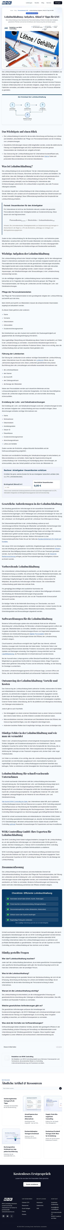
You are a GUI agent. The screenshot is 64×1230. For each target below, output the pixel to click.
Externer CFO (25, 1202)
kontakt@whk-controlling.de (55, 1208)
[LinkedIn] (3, 1216)
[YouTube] (7, 1216)
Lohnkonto (40, 360)
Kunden (37, 3)
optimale (12, 824)
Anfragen (58, 3)
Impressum (40, 1202)
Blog (43, 3)
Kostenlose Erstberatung (54, 1203)
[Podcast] (11, 1216)
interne (46, 156)
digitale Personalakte (37, 634)
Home (11, 10)
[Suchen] (60, 1088)
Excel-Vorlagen (26, 1208)
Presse (24, 1211)
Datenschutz (40, 1205)
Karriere (49, 3)
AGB (38, 1208)
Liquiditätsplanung (8, 654)
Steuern (57, 549)
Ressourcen (25, 1205)
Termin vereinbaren (32, 1184)
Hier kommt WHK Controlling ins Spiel (14, 801)
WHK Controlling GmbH (27, 1226)
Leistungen (29, 3)
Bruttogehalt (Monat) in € (13, 484)
